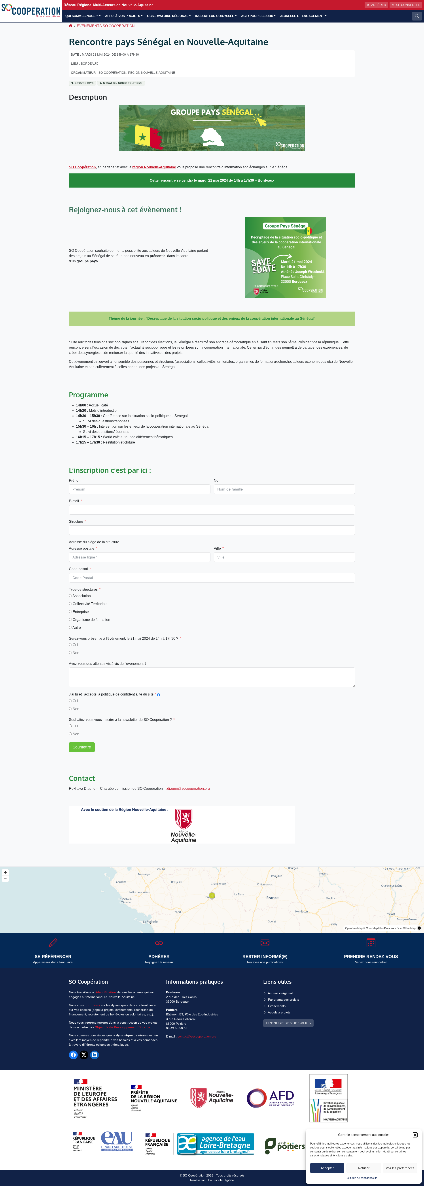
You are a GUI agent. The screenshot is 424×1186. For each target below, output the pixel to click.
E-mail (74, 501)
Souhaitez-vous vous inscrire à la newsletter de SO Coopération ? (120, 720)
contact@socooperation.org (197, 1036)
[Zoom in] (5, 872)
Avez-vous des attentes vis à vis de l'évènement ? (107, 663)
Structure (76, 521)
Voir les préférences (400, 1168)
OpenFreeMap (354, 928)
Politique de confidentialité (361, 1178)
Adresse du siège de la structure (94, 542)
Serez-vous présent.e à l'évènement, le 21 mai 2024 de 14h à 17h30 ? (123, 638)
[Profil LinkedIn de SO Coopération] (94, 1055)
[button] (415, 1135)
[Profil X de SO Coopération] (84, 1055)
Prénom (75, 480)
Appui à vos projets (122, 16)
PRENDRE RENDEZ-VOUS (288, 1023)
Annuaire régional (280, 993)
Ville (217, 548)
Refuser (363, 1168)
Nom (217, 480)
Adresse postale (81, 548)
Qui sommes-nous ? (81, 16)
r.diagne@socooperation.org (187, 788)
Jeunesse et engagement (302, 16)
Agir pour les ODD (257, 16)
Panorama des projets (283, 999)
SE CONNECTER (408, 5)
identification (106, 992)
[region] (212, 900)
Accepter (327, 1168)
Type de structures (83, 589)
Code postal (78, 569)
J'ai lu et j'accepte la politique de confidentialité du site (111, 694)
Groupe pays (84, 83)
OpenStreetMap (406, 928)
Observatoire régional (167, 16)
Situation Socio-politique (122, 83)
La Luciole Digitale (221, 1180)
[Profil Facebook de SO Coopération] (73, 1055)
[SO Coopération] (31, 11)
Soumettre (82, 747)
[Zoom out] (5, 879)
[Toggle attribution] (419, 928)
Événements (277, 1006)
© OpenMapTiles (373, 928)
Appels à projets (279, 1012)
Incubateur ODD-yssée (214, 16)
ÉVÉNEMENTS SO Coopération (106, 26)
